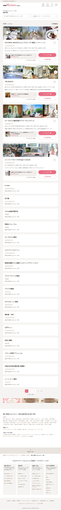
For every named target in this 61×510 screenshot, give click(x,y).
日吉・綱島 (47, 420)
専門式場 (19, 429)
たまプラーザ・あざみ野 (21, 422)
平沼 (43, 419)
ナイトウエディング (36, 434)
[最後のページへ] (41, 391)
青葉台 (29, 422)
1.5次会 (18, 434)
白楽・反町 (46, 422)
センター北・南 (53, 420)
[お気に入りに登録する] (54, 43)
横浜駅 (32, 419)
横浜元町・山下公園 (13, 420)
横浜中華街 (5, 420)
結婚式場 (23, 455)
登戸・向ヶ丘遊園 (47, 424)
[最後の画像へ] (55, 33)
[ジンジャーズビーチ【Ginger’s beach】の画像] (30, 150)
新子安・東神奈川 (21, 420)
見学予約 (48, 59)
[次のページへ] (38, 391)
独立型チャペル (45, 434)
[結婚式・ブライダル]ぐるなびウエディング (11, 455)
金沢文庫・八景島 (39, 424)
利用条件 (18, 500)
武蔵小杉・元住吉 (26, 419)
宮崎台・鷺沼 (18, 419)
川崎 (4, 419)
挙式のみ (51, 434)
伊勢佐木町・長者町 (18, 424)
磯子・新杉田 (12, 422)
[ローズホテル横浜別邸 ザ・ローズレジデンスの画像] (30, 111)
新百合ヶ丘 (8, 419)
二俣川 (30, 420)
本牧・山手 (26, 424)
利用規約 (13, 500)
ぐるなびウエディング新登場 (27, 436)
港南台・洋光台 (32, 424)
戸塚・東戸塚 (34, 422)
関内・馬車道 (51, 419)
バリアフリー (17, 436)
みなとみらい (37, 419)
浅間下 (46, 419)
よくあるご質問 (39, 503)
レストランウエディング (8, 429)
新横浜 (42, 420)
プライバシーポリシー (26, 500)
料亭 (15, 429)
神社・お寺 (25, 429)
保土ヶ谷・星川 (36, 420)
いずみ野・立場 (6, 424)
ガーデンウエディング (26, 434)
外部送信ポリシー (35, 500)
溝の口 (13, 419)
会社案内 (9, 500)
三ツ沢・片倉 (40, 422)
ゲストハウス (40, 429)
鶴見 (27, 420)
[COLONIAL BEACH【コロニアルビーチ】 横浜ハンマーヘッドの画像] (30, 33)
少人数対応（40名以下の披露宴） (9, 434)
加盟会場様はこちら (44, 500)
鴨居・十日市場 (53, 422)
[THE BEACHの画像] (30, 72)
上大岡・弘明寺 (6, 422)
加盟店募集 (51, 500)
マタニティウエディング (8, 436)
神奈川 (28, 455)
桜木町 (11, 424)
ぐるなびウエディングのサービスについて (26, 503)
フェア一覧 (48, 55)
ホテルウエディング (32, 429)
